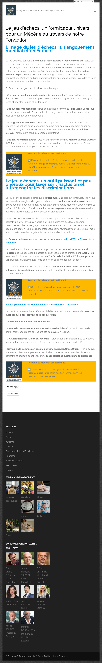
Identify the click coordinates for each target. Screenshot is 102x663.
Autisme (10, 442)
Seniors (9, 470)
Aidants (9, 432)
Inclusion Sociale (14, 460)
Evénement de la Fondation (20, 451)
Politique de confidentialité (56, 656)
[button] (12, 492)
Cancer (9, 446)
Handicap (11, 456)
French (79, 1)
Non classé (11, 465)
